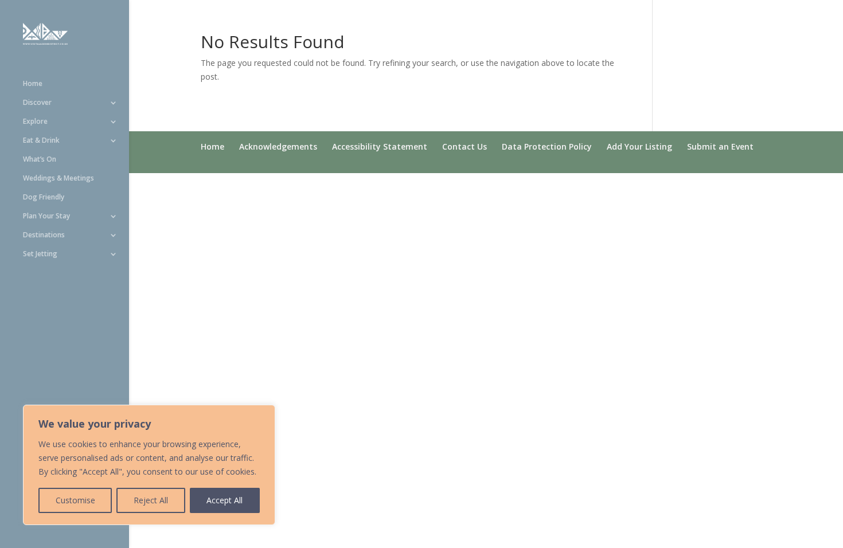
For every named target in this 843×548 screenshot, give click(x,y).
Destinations (44, 235)
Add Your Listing (639, 146)
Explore (35, 122)
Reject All (151, 500)
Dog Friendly (43, 197)
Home (32, 84)
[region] (149, 465)
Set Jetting (40, 254)
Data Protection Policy (547, 146)
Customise (75, 500)
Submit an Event (720, 146)
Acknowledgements (278, 146)
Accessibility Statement (379, 146)
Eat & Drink (41, 140)
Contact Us (464, 146)
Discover (37, 103)
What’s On (39, 159)
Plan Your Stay (46, 216)
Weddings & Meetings (58, 178)
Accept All (224, 500)
